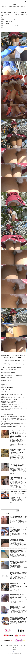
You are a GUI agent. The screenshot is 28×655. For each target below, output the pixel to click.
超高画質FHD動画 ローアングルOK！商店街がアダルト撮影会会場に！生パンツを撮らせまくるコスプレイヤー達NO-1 (18, 596)
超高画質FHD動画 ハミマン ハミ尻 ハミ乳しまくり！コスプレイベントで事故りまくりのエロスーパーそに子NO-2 (18, 585)
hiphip (8, 20)
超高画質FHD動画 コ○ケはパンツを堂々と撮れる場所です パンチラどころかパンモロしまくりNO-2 (18, 607)
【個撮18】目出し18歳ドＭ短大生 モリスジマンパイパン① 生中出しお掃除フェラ (18, 493)
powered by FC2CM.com (16, 653)
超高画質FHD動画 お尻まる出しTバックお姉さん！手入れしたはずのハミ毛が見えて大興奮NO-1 (18, 552)
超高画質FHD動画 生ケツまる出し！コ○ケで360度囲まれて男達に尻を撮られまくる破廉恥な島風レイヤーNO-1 (18, 618)
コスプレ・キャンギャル (12, 25)
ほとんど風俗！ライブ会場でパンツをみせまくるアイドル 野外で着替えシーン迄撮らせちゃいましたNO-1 (18, 541)
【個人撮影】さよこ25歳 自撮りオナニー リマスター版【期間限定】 (18, 464)
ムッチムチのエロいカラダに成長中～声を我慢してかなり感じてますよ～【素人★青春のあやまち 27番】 (18, 451)
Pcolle (14, 4)
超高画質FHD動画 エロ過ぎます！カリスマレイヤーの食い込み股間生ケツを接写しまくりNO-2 (18, 562)
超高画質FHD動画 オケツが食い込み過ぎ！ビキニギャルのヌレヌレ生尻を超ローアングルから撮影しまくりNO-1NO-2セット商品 (18, 529)
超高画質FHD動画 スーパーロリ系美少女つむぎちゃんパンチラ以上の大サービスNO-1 (18, 573)
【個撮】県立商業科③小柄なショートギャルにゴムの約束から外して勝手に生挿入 (18, 478)
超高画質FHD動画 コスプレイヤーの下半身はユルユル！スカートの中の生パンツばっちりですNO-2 (14, 14)
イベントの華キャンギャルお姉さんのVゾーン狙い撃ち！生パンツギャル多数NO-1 (18, 517)
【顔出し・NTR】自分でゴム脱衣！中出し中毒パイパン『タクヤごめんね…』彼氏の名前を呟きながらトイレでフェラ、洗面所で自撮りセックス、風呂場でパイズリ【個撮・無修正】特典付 (18, 434)
